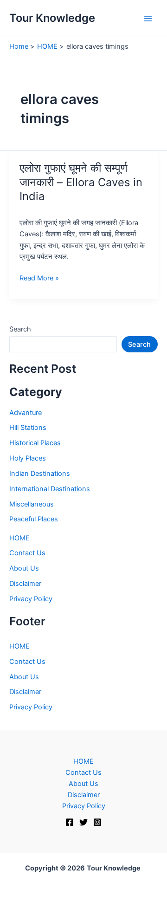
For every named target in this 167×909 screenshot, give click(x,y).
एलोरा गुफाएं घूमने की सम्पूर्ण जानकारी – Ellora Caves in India (80, 182)
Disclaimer (25, 583)
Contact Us (27, 553)
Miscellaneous (31, 504)
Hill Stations (27, 427)
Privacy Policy (30, 599)
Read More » (39, 278)
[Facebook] (69, 822)
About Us (24, 568)
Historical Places (35, 443)
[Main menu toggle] (148, 18)
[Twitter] (83, 822)
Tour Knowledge (52, 18)
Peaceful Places (33, 519)
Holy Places (27, 458)
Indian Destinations (39, 473)
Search (20, 329)
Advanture (25, 413)
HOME (19, 538)
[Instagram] (97, 822)
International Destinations (49, 489)
